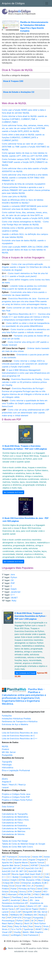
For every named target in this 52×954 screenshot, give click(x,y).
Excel (12, 885)
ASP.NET (35, 865)
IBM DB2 (45, 894)
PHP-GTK (17, 917)
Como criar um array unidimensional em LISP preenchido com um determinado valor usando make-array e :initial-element (25, 412)
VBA (46, 929)
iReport (6, 897)
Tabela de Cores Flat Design (15, 841)
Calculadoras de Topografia (14, 814)
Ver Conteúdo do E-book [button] (13, 492)
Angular (31, 859)
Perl (3, 917)
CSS (35, 877)
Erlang (5, 885)
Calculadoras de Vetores (13, 834)
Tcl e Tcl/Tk (16, 929)
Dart (41, 877)
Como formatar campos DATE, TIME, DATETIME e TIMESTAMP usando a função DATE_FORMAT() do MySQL (25, 162)
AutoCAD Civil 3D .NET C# (14, 871)
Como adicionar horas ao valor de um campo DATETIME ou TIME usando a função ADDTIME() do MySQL (25, 147)
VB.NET (14, 597)
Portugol (27, 917)
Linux (12, 912)
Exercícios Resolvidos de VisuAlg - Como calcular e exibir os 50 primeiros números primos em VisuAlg (25, 382)
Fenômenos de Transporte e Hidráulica (19, 721)
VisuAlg (17, 932)
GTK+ (30, 891)
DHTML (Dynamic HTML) (30, 880)
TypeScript (28, 929)
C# (12, 580)
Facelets (39, 885)
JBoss (24, 900)
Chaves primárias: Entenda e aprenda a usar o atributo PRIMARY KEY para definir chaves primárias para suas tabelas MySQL (26, 190)
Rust (31, 926)
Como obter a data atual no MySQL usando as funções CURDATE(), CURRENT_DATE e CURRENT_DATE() (23, 137)
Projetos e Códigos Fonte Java (16, 794)
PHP (13, 583)
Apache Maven (21, 862)
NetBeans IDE (16, 915)
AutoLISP (6, 874)
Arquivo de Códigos (13, 3)
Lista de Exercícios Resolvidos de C (18, 735)
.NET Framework (9, 856)
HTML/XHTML (24, 894)
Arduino (25, 865)
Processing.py (8, 920)
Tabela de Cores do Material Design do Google (23, 844)
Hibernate (11, 894)
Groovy (22, 891)
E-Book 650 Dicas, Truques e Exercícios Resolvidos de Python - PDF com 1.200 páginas (31, 616)
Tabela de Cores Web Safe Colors (17, 846)
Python (14, 577)
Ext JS (30, 885)
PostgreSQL (7, 755)
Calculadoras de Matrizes (13, 831)
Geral (39, 888)
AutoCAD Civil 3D (33, 868)
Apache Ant (7, 862)
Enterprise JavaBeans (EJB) (34, 883)
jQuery (5, 779)
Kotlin (42, 909)
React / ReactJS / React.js (14, 784)
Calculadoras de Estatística (14, 825)
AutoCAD (45, 865)
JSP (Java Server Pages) (27, 909)
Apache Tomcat (37, 862)
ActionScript (24, 856)
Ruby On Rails (21, 926)
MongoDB (27, 912)
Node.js (42, 915)
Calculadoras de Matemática (15, 817)
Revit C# (28, 923)
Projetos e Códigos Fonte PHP (16, 797)
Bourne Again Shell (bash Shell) (26, 874)
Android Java (20, 859)
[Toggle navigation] (46, 3)
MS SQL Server (9, 752)
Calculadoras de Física (12, 822)
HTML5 (36, 894)
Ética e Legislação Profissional (16, 770)
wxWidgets (16, 935)
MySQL (5, 746)
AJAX (9, 859)
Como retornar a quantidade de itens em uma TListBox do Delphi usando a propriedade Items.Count (24, 403)
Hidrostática (7, 767)
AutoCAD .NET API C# (13, 868)
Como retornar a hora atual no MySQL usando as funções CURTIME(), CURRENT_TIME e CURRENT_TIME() (24, 119)
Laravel (5, 787)
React (40, 920)
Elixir (17, 883)
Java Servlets (36, 897)
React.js (19, 923)
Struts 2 (5, 929)
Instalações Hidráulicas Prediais (16, 718)
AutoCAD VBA (34, 871)
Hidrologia (6, 764)
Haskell (38, 891)
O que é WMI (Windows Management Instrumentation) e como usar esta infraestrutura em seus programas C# (26, 373)
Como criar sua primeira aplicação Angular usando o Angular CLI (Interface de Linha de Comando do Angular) (26, 267)
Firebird (5, 749)
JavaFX (5, 900)
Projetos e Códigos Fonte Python (17, 800)
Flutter (14, 888)
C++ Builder (13, 877)
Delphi (14, 589)
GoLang (13, 891)
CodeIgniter (26, 877)
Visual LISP (7, 932)
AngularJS (6, 781)
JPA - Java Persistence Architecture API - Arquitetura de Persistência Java (22, 903)
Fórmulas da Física (27, 888)
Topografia (7, 761)
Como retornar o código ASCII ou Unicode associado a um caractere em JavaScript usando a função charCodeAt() (25, 364)
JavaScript (15, 592)
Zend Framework (30, 935)
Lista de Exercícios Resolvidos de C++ (19, 738)
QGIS (27, 920)
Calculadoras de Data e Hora (15, 819)
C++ (13, 595)
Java (12, 574)
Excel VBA (21, 885)
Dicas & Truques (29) (13, 81)
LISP (19, 912)
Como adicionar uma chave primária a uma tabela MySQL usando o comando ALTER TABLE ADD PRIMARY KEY (25, 177)
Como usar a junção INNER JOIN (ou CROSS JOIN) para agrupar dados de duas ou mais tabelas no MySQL (25, 250)
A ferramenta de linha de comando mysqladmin (23, 184)
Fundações (7, 715)
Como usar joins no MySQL (14, 196)
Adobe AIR (37, 856)
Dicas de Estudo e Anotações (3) (18, 92)
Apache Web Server (11, 865)
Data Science (8, 806)
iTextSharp (17, 897)
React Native (8, 923)
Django (46, 880)
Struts (46, 926)
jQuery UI (31, 906)
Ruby (14, 600)
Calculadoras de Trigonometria (16, 828)
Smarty (38, 926)
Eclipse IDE (8, 883)
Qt (32, 920)
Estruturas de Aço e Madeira (15, 724)
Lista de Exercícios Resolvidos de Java (20, 732)
